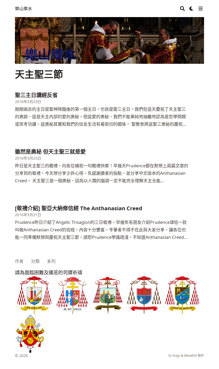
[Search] (182, 8)
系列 (51, 261)
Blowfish (190, 355)
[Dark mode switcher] (191, 8)
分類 (35, 261)
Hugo (176, 355)
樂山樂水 (23, 8)
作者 (19, 261)
